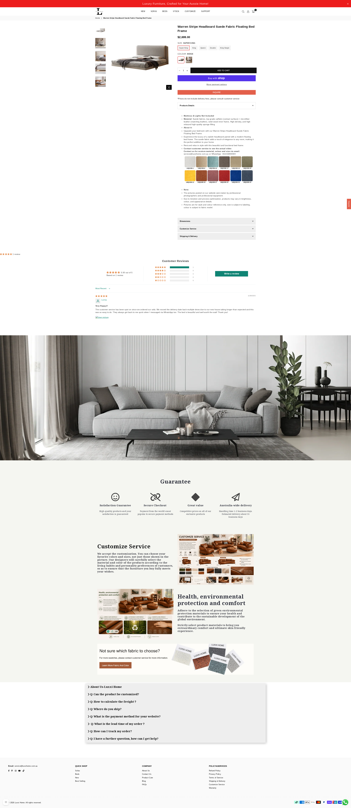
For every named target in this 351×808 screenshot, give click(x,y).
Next (171, 57)
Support (205, 11)
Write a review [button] (231, 274)
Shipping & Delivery (188, 236)
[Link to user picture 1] (102, 322)
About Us (146, 771)
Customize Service (188, 229)
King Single (224, 48)
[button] (6, 254)
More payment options (216, 84)
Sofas (154, 11)
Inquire (217, 92)
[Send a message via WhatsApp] (345, 802)
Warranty (212, 788)
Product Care (147, 778)
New (143, 11)
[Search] (243, 11)
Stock (176, 11)
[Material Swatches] (175, 659)
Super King (183, 48)
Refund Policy (215, 771)
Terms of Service (216, 778)
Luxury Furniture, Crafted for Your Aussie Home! (175, 3)
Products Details (187, 106)
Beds (164, 11)
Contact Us (146, 774)
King (194, 48)
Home (97, 18)
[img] (101, 296)
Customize (190, 11)
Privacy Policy (215, 774)
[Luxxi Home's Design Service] (216, 559)
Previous (109, 57)
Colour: (185, 54)
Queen (203, 48)
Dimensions (185, 221)
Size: (186, 43)
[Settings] (248, 11)
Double (213, 48)
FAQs (144, 784)
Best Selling (80, 781)
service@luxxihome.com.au (26, 766)
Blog (144, 781)
